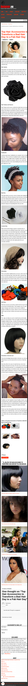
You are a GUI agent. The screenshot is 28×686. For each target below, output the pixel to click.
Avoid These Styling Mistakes (10, 676)
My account (5, 668)
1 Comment (11, 39)
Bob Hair (2, 14)
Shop (6, 11)
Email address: (4, 629)
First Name (3, 626)
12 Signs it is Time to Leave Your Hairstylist (9, 554)
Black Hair (17, 11)
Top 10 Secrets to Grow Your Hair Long (8, 523)
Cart (3, 661)
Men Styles (24, 11)
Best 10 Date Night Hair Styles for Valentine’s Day (11, 659)
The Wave (22, 14)
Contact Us (6, 683)
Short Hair (16, 14)
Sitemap (11, 11)
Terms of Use (5, 678)
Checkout (3, 17)
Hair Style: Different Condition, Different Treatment (10, 493)
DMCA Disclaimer (6, 666)
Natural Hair (9, 14)
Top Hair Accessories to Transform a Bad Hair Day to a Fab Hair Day (14, 34)
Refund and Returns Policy (7, 671)
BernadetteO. (5, 39)
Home (2, 11)
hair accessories (5, 457)
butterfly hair (8, 603)
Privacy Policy (10, 683)
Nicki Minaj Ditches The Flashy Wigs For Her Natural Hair (12, 584)
